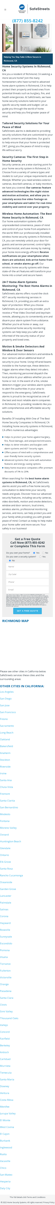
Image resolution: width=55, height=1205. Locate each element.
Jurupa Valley (8, 1113)
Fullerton (5, 970)
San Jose (5, 705)
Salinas (4, 909)
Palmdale (5, 902)
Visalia (4, 957)
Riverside (5, 766)
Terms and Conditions (36, 1197)
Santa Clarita (7, 800)
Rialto (3, 1154)
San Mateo (6, 1174)
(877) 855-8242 (27, 21)
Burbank (5, 1140)
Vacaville (5, 1161)
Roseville (5, 929)
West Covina (7, 1127)
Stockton (5, 759)
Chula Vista (6, 787)
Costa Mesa (6, 1100)
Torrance (5, 963)
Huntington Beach (10, 841)
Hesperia (5, 1181)
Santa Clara (6, 997)
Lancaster (5, 895)
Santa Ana (6, 780)
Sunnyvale (6, 936)
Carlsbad (5, 1059)
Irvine (3, 773)
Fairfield (5, 1038)
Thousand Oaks (9, 1018)
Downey (4, 1086)
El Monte (5, 1120)
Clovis (3, 1004)
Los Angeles (7, 691)
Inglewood (6, 1147)
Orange (4, 984)
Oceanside (6, 882)
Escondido (6, 943)
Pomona (5, 950)
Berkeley (5, 1045)
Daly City (5, 1188)
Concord (5, 1031)
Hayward (5, 923)
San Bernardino (9, 807)
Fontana (5, 821)
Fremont (5, 793)
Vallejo (4, 1025)
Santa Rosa (6, 868)
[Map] (27, 645)
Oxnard (4, 834)
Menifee (4, 1106)
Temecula (6, 1072)
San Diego (6, 698)
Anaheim (5, 753)
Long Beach (6, 732)
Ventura (4, 1093)
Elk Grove (5, 861)
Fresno (4, 719)
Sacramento (7, 725)
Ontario (4, 855)
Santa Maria (7, 1079)
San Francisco (8, 712)
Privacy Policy (48, 1202)
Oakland (5, 739)
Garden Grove (8, 889)
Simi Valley (6, 1011)
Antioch (4, 1052)
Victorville (5, 977)
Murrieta (5, 1065)
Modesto (5, 814)
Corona (4, 916)
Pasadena (5, 991)
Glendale (5, 848)
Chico (3, 1168)
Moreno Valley (8, 827)
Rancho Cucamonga (11, 875)
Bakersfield (6, 746)
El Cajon (4, 1134)
